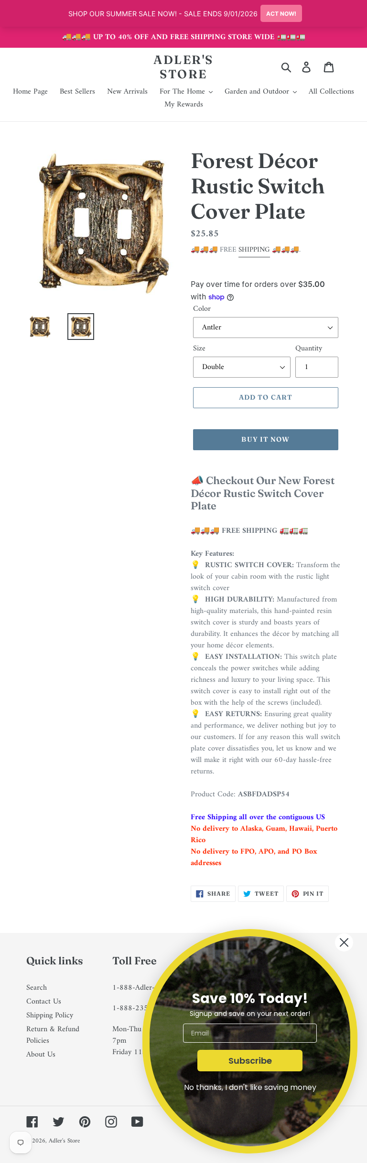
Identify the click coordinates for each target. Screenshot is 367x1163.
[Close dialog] (344, 942)
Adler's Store (183, 67)
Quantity (308, 348)
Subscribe (250, 1061)
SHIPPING (254, 249)
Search (36, 987)
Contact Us (43, 1001)
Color (202, 309)
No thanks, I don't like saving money (250, 1087)
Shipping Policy (49, 1015)
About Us (40, 1054)
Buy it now (265, 439)
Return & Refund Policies (52, 1035)
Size (199, 348)
